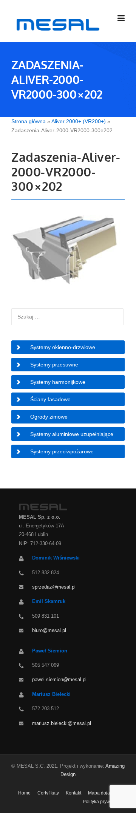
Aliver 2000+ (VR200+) (78, 121)
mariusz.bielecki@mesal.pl (61, 723)
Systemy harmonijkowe (57, 382)
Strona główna (28, 121)
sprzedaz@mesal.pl (54, 587)
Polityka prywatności (104, 801)
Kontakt (73, 793)
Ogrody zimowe (49, 417)
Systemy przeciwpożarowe (62, 451)
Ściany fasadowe (50, 399)
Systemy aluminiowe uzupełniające (71, 434)
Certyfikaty (48, 793)
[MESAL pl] (56, 24)
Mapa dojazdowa (106, 793)
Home (24, 793)
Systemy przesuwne (54, 365)
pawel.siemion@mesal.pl (59, 679)
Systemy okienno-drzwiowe (62, 347)
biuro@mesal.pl (49, 630)
